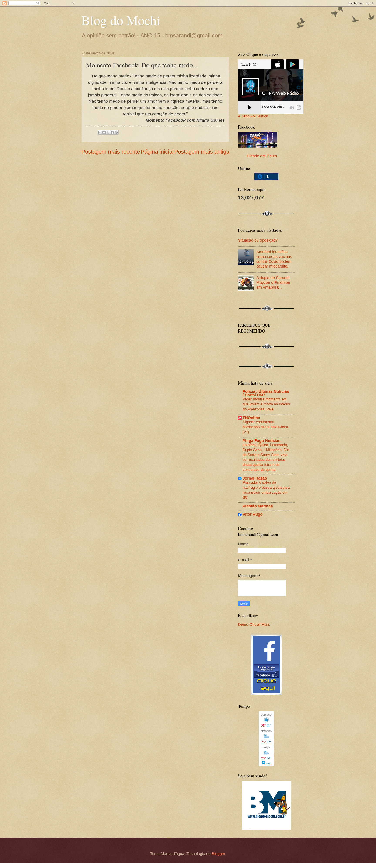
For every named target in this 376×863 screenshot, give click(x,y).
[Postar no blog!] (104, 132)
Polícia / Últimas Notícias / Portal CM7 (266, 393)
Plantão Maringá (258, 506)
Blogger (218, 853)
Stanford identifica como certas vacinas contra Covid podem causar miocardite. (274, 258)
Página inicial (157, 152)
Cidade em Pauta (262, 156)
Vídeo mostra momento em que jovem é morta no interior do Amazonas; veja (266, 404)
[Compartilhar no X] (108, 132)
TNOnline (251, 417)
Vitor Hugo (253, 514)
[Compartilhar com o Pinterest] (116, 132)
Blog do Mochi (120, 20)
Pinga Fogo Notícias (261, 440)
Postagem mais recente (110, 152)
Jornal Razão (255, 478)
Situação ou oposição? (258, 240)
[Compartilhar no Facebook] (112, 132)
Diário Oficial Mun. (254, 624)
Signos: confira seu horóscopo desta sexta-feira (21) (265, 427)
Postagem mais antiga (201, 152)
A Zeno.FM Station (253, 116)
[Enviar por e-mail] (100, 132)
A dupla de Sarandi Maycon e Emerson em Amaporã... (273, 282)
